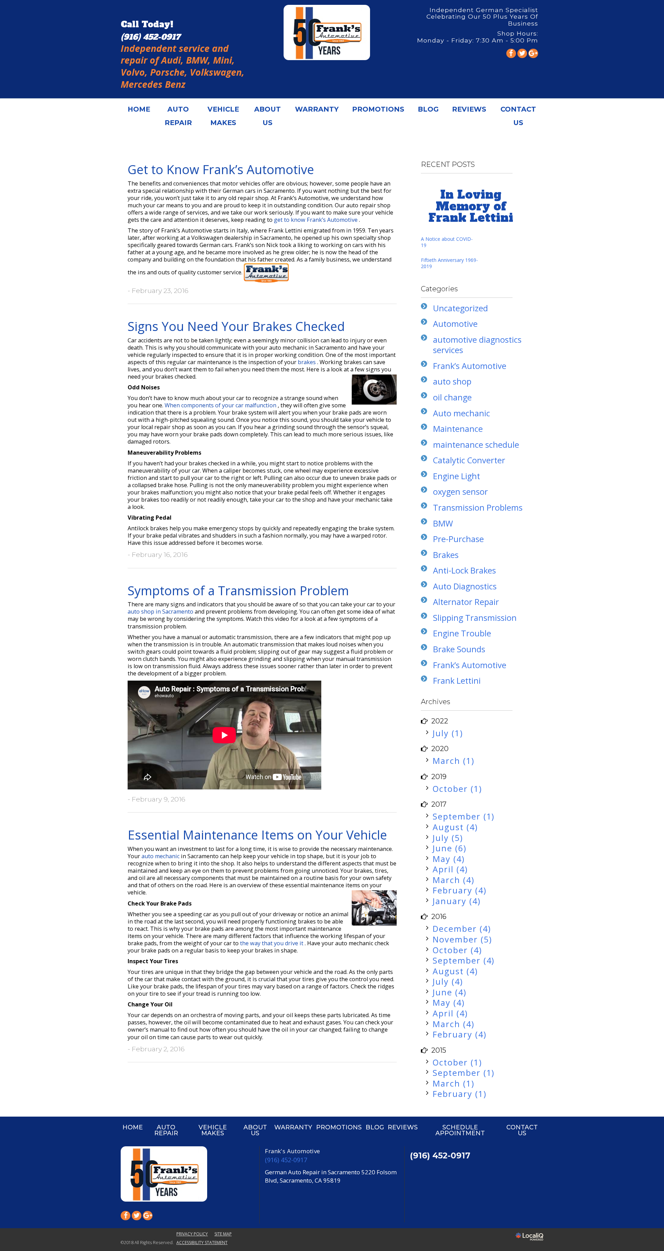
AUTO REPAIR (178, 116)
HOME (139, 109)
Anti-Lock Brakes (464, 570)
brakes (307, 362)
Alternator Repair (466, 601)
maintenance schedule (476, 444)
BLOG (428, 109)
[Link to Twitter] (522, 53)
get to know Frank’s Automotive (316, 220)
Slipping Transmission (475, 617)
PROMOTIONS (378, 109)
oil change (452, 397)
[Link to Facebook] (511, 53)
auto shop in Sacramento (161, 611)
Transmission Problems (478, 507)
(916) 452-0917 (286, 1160)
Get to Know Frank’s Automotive (221, 169)
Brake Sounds (459, 649)
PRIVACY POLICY (192, 1234)
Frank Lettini (457, 680)
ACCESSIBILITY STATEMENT (202, 1242)
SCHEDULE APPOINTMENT (460, 1130)
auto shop (452, 381)
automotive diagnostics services (477, 345)
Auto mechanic (461, 413)
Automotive (455, 323)
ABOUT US (267, 116)
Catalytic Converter (469, 460)
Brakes (446, 554)
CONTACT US (518, 116)
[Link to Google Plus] (533, 53)
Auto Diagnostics (465, 586)
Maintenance (458, 428)
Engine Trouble (462, 633)
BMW (443, 523)
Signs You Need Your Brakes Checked (236, 326)
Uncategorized (460, 308)
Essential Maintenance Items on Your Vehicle (257, 834)
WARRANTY (317, 109)
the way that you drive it (272, 943)
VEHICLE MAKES (223, 116)
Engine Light (456, 476)
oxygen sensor (460, 491)
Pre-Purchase (458, 538)
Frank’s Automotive (469, 365)
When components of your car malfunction (221, 405)
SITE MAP (223, 1234)
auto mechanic (161, 856)
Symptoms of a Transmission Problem (238, 590)
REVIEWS (469, 109)
